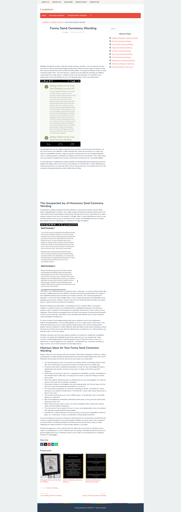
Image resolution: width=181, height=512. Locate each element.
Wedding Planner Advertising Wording (123, 61)
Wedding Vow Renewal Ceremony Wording (93, 481)
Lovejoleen (46, 9)
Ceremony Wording (52, 488)
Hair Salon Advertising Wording (121, 51)
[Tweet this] (45, 444)
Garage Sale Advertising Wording (122, 48)
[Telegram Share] (52, 444)
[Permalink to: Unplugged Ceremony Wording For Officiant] (50, 466)
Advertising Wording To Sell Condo (122, 67)
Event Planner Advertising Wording (122, 44)
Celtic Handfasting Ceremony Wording (72, 481)
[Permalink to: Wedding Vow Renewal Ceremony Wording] (96, 466)
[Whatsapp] (56, 444)
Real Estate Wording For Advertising (123, 64)
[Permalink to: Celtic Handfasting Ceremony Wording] (73, 466)
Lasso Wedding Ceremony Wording (50, 494)
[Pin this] (49, 444)
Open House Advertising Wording (122, 54)
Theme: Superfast (100, 508)
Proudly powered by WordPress (84, 508)
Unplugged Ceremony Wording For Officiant (50, 481)
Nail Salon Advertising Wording (121, 41)
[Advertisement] (73, 50)
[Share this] (41, 444)
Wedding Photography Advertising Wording (125, 38)
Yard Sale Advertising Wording (121, 57)
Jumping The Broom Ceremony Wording (94, 494)
